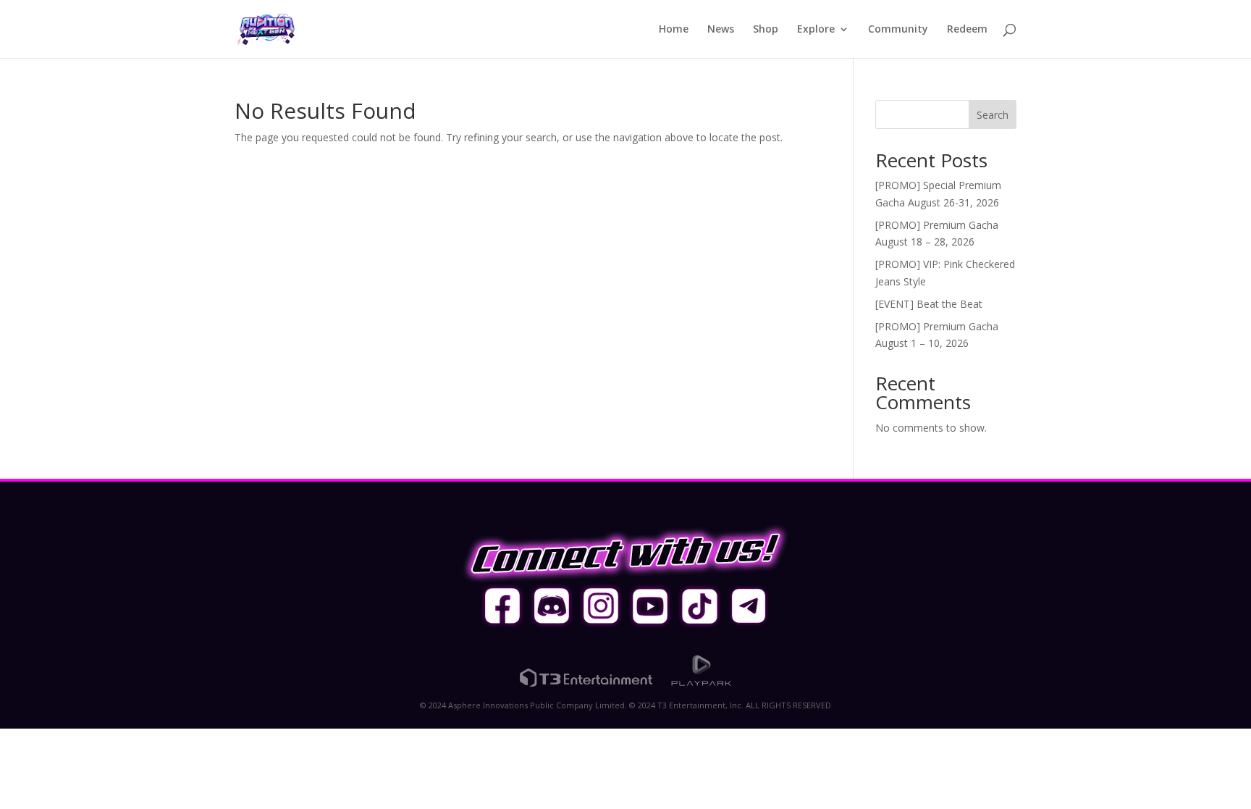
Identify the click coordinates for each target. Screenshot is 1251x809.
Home (673, 29)
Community (898, 29)
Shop (765, 29)
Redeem (967, 29)
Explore (816, 29)
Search (992, 115)
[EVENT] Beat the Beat (928, 304)
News (720, 29)
